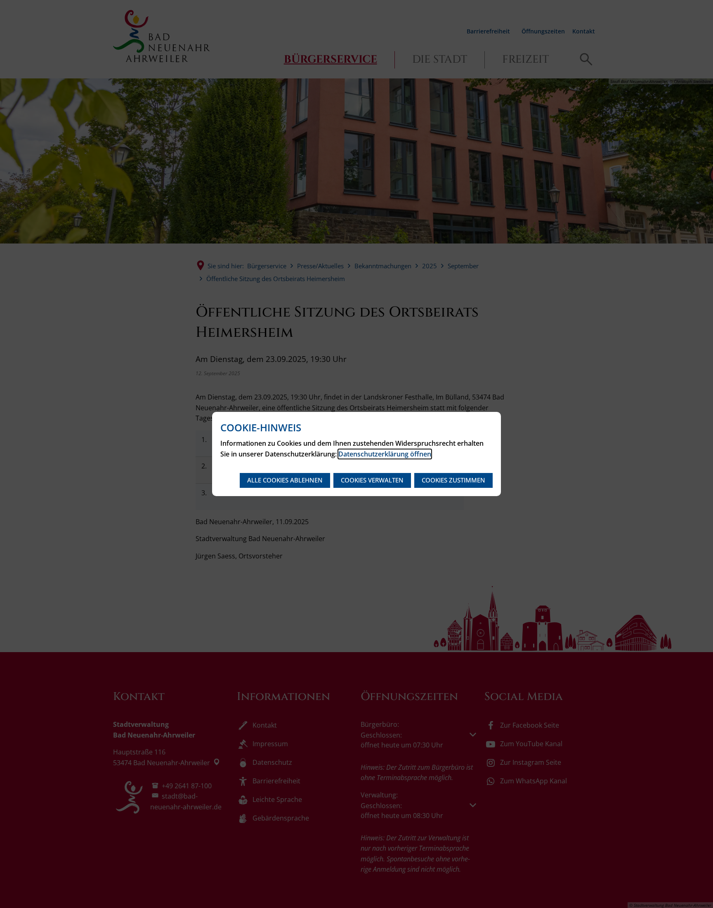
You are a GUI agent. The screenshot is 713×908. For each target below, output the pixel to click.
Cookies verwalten (372, 480)
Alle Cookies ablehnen (285, 480)
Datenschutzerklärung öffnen (384, 454)
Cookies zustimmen (453, 480)
